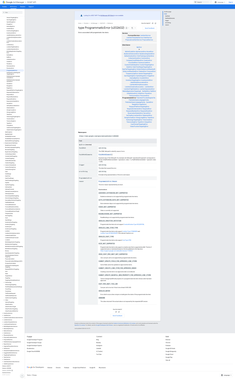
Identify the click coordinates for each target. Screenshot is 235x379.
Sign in (231, 2)
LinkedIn (98, 348)
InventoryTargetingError (133, 80)
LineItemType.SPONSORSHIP (108, 233)
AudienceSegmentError (147, 54)
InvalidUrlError (144, 78)
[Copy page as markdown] (132, 28)
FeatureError (143, 71)
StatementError (147, 115)
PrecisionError (144, 95)
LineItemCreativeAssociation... (134, 87)
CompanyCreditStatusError (134, 60)
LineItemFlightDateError (131, 89)
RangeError (135, 104)
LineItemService (145, 35)
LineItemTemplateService (134, 38)
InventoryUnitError (147, 80)
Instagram (99, 345)
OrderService (147, 38)
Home (79, 23)
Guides (4, 6)
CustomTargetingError (147, 65)
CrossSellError (133, 62)
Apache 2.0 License (80, 325)
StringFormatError (130, 117)
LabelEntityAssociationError (139, 82)
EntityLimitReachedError (130, 71)
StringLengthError (141, 117)
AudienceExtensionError (131, 54)
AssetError (150, 51)
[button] (12, 143)
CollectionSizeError (134, 58)
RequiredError (147, 109)
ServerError (147, 113)
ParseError (148, 93)
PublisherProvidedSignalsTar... (146, 98)
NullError (153, 91)
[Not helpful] (155, 23)
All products (102, 367)
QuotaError (149, 102)
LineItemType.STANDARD (129, 231)
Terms (29, 375)
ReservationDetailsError (135, 113)
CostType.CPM (126, 240)
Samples (22, 6)
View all (168, 360)
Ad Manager (18, 2)
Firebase (168, 345)
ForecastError (151, 71)
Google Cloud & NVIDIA (33, 351)
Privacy (34, 375)
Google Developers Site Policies (104, 325)
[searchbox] (12, 12)
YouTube (99, 354)
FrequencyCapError (132, 73)
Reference (13, 6)
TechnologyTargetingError (134, 120)
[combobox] (203, 2)
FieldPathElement (105, 154)
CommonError (145, 58)
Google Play (169, 357)
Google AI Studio (170, 348)
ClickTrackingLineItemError (145, 56)
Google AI (92, 367)
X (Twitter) (99, 351)
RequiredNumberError (133, 111)
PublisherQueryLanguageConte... (139, 100)
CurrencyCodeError (144, 62)
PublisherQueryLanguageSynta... (135, 102)
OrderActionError (132, 93)
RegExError (143, 104)
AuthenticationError (130, 56)
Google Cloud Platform (79, 367)
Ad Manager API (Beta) (107, 15)
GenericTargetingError (145, 73)
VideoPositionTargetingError (139, 126)
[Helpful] (152, 23)
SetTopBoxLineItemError (134, 115)
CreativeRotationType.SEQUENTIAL (134, 224)
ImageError (150, 76)
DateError (129, 67)
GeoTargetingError (130, 76)
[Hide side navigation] (22, 376)
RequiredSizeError (146, 111)
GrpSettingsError (141, 76)
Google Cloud (169, 354)
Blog (97, 339)
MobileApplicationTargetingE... (132, 91)
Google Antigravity (171, 351)
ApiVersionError (141, 51)
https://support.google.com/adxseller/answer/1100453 (116, 251)
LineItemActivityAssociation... (139, 84)
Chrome (168, 342)
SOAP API (31, 2)
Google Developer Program (35, 339)
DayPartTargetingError (129, 69)
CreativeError (148, 60)
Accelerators (30, 348)
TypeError (141, 122)
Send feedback (149, 28)
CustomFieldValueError (132, 65)
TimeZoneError (147, 120)
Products (86, 23)
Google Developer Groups (34, 342)
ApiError (139, 47)
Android (168, 339)
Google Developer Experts (34, 345)
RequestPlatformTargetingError (139, 106)
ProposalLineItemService (133, 40)
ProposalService (147, 40)
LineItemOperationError (147, 89)
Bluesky (98, 342)
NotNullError (146, 91)
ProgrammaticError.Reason (108, 181)
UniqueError (148, 122)
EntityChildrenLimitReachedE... (146, 69)
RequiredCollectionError (134, 109)
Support (31, 6)
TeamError (151, 117)
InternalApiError (134, 78)
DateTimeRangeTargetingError (142, 67)
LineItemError (149, 87)
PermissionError (134, 95)
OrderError (141, 93)
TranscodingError (132, 122)
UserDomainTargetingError (139, 124)
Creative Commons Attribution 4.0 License (124, 323)
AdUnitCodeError (130, 51)
